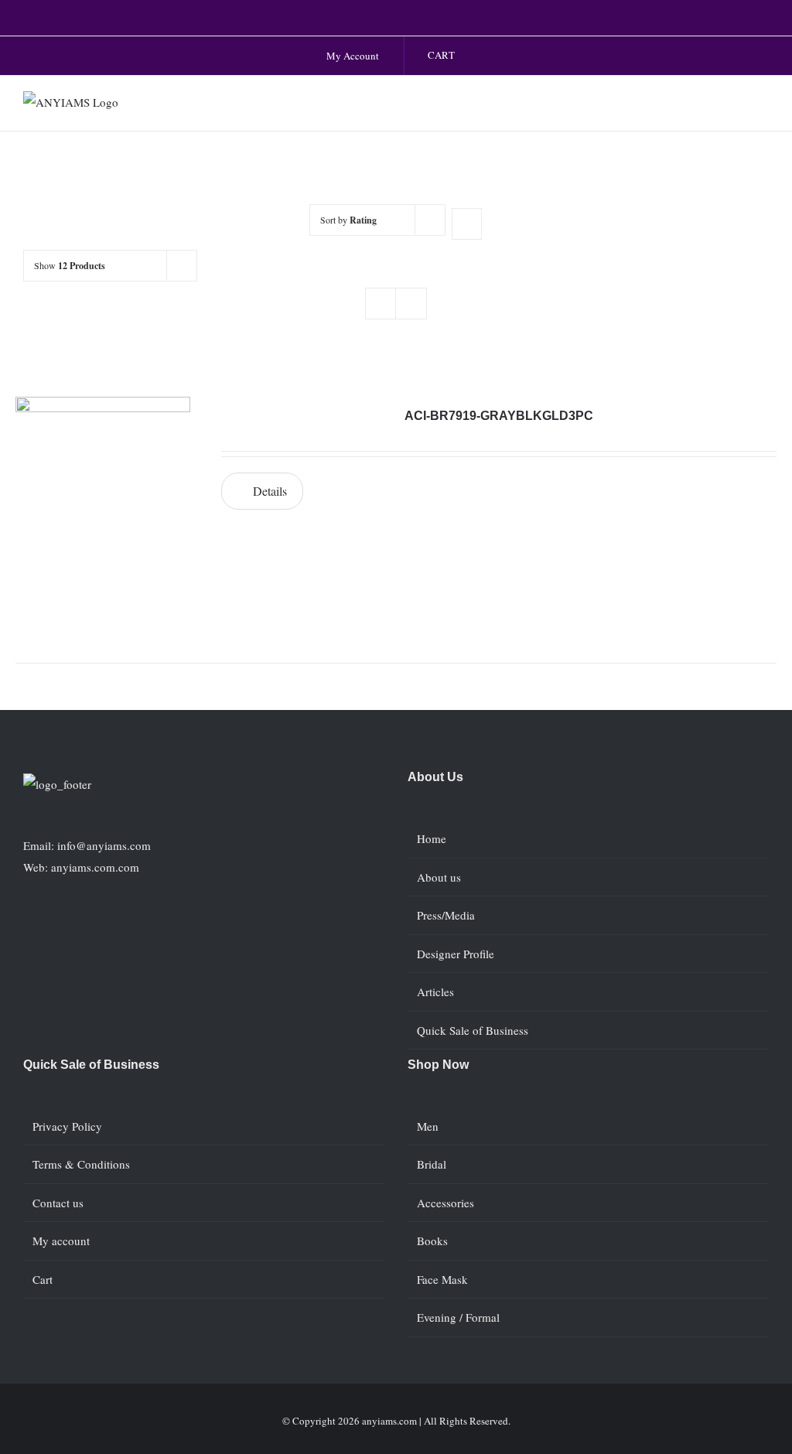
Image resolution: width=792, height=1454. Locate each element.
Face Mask (442, 1279)
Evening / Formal (458, 1317)
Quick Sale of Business (472, 1030)
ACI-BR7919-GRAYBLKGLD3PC (499, 415)
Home (431, 838)
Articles (435, 991)
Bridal (431, 1164)
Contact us (58, 1202)
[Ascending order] (467, 224)
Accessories (445, 1202)
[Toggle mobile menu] (762, 107)
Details (270, 491)
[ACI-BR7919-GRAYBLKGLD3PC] (102, 510)
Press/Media (446, 915)
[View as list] (411, 303)
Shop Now (438, 1064)
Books (432, 1240)
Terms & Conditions (81, 1164)
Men (428, 1126)
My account (61, 1240)
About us (439, 877)
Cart (42, 1279)
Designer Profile (455, 953)
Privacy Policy (67, 1126)
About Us (435, 776)
